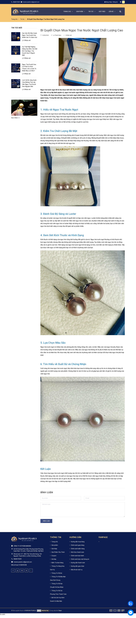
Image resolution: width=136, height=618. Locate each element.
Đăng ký (115, 2)
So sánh (2, 614)
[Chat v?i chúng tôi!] (131, 613)
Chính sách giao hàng (77, 545)
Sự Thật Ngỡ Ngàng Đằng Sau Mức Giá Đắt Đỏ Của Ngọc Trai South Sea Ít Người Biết (29, 51)
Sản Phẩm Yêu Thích (58, 552)
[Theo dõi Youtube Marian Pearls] (17, 570)
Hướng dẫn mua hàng (77, 541)
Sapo (60, 610)
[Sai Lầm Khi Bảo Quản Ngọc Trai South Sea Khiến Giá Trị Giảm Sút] (15, 36)
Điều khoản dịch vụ (76, 569)
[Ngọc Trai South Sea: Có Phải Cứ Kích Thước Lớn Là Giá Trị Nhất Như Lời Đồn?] (15, 67)
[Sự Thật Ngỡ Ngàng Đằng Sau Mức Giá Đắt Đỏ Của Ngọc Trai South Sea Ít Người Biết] (15, 50)
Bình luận (46, 521)
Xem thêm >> (15, 118)
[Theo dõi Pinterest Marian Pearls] (26, 570)
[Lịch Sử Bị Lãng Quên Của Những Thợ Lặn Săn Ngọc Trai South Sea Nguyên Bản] (15, 83)
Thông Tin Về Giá (56, 573)
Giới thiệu (54, 548)
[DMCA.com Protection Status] (42, 610)
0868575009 (16, 2)
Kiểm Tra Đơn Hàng (57, 562)
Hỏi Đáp (53, 559)
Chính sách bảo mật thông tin (80, 559)
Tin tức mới (16, 28)
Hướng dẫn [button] (75, 537)
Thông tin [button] (55, 537)
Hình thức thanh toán (77, 552)
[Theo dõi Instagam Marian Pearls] (22, 570)
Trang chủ (54, 541)
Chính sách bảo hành (77, 555)
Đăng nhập (109, 2)
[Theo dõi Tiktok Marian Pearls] (31, 570)
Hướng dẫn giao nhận (77, 566)
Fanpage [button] (103, 537)
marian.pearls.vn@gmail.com (31, 2)
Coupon (53, 555)
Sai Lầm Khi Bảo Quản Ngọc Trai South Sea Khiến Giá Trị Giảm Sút (29, 35)
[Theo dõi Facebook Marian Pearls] (13, 570)
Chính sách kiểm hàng (78, 548)
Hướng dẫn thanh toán (78, 562)
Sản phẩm (54, 545)
